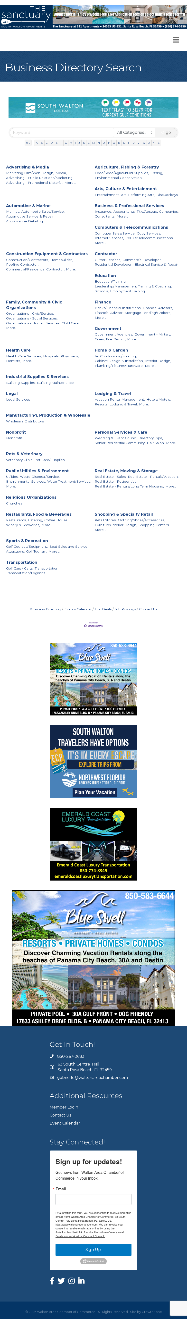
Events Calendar (78, 609)
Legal (12, 393)
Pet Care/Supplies (50, 460)
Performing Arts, (141, 195)
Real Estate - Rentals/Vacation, (153, 477)
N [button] (99, 142)
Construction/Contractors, (27, 260)
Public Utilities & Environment (37, 471)
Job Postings (125, 609)
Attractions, (15, 551)
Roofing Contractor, (22, 264)
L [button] (88, 142)
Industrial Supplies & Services (37, 376)
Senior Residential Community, (120, 443)
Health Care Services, (24, 356)
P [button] (109, 142)
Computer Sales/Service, (115, 233)
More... (70, 183)
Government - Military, (152, 334)
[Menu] (176, 40)
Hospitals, (51, 356)
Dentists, (13, 361)
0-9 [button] (28, 142)
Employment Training (127, 291)
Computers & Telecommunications (131, 227)
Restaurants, (16, 520)
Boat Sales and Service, (68, 546)
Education (105, 275)
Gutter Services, (108, 260)
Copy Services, (149, 233)
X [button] (149, 142)
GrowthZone (152, 1312)
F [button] (61, 142)
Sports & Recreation (27, 540)
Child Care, (70, 323)
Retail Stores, (105, 520)
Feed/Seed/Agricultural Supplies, (122, 173)
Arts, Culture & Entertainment (126, 188)
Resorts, (101, 404)
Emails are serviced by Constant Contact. (80, 1236)
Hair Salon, (156, 443)
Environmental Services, (26, 481)
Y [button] (154, 142)
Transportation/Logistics (25, 573)
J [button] (79, 142)
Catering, (35, 520)
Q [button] (114, 142)
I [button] (75, 142)
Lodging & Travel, (124, 404)
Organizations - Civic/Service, (30, 313)
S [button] (124, 142)
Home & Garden (111, 350)
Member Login (64, 1107)
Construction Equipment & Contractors (47, 254)
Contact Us (148, 609)
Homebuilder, (61, 260)
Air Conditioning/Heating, (116, 356)
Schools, (102, 291)
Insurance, (103, 211)
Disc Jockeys (167, 195)
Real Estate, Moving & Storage (126, 471)
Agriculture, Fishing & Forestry (127, 167)
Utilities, (12, 477)
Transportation (21, 562)
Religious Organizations (31, 497)
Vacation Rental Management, (120, 399)
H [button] (71, 142)
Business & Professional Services (129, 205)
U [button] (133, 142)
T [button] (128, 142)
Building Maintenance (55, 383)
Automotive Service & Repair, (30, 216)
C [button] (46, 142)
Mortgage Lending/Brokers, (148, 313)
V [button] (139, 142)
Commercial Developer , (142, 260)
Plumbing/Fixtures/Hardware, (119, 366)
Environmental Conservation (118, 178)
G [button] (66, 142)
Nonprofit (16, 432)
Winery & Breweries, (23, 525)
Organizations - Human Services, (33, 323)
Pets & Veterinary (24, 454)
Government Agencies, (114, 334)
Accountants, (124, 211)
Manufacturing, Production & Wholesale (48, 415)
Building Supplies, (21, 383)
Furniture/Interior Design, (116, 525)
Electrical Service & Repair (156, 264)
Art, (124, 195)
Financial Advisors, (158, 308)
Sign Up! (93, 1249)
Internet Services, (109, 238)
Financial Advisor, (109, 313)
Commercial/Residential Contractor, (35, 269)
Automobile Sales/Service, (43, 211)
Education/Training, (110, 281)
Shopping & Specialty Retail (124, 514)
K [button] (84, 142)
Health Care (18, 350)
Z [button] (158, 142)
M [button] (93, 142)
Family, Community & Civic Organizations (34, 305)
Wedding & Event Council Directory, (124, 438)
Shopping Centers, (154, 525)
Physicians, (70, 356)
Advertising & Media (27, 167)
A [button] (37, 142)
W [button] (143, 142)
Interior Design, (158, 361)
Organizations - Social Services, (31, 318)
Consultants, (105, 216)
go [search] (168, 132)
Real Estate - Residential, (115, 481)
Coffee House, (56, 520)
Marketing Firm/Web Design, (30, 173)
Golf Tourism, (36, 551)
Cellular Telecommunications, (149, 238)
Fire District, (116, 339)
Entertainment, (107, 195)
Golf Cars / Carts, (19, 568)
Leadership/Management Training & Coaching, (133, 286)
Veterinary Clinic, (19, 460)
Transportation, (47, 568)
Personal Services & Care (121, 432)
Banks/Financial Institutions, (118, 308)
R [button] (119, 142)
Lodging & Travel (113, 393)
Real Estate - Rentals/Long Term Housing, (129, 486)
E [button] (56, 142)
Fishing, (156, 173)
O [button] (104, 142)
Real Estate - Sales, (110, 477)
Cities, (99, 339)
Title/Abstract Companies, (157, 211)
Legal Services (18, 399)
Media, (61, 173)
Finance (103, 302)
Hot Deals (103, 609)
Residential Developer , (114, 264)
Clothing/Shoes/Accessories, (141, 520)
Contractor (106, 254)
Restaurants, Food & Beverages (39, 514)
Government (108, 328)
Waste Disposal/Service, (40, 477)
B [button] (42, 142)
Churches (14, 503)
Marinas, (13, 211)
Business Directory (45, 609)
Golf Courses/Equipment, (27, 546)
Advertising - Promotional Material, (34, 183)
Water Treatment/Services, (69, 481)
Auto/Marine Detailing (24, 221)
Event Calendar (65, 1123)
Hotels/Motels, (158, 399)
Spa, (159, 438)
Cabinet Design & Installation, (119, 361)
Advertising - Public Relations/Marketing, (39, 178)
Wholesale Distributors (25, 421)
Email (61, 1189)
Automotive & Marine (28, 205)
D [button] (51, 142)
